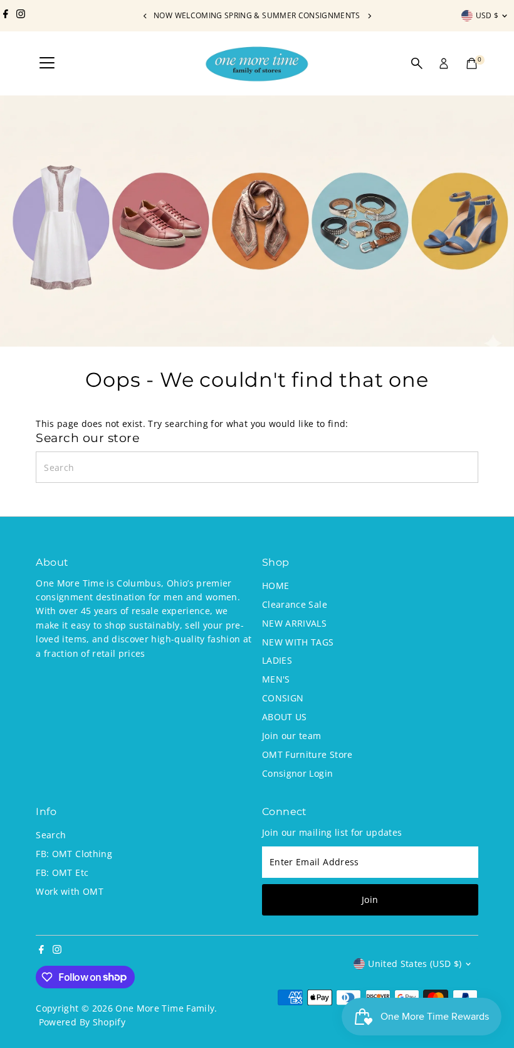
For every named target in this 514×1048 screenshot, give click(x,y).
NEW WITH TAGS (298, 642)
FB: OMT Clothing (74, 854)
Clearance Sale (294, 604)
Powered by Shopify (82, 1022)
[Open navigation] (47, 63)
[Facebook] (5, 16)
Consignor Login (297, 773)
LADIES (277, 660)
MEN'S (276, 679)
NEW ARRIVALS (294, 623)
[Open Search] (416, 63)
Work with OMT (69, 891)
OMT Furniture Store (307, 754)
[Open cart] (471, 63)
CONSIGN (282, 698)
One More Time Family (164, 1008)
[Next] (369, 16)
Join (370, 899)
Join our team (292, 736)
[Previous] (145, 16)
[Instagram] (20, 16)
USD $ (487, 15)
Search (51, 835)
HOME (275, 586)
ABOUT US (284, 717)
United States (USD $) (414, 964)
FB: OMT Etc (62, 872)
